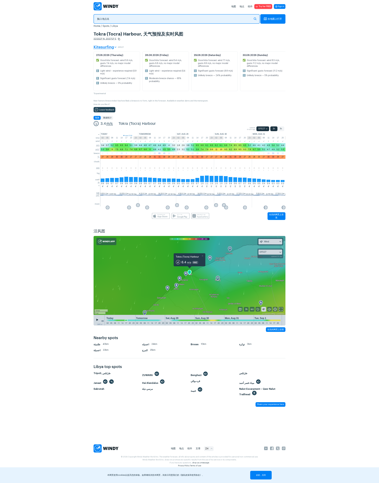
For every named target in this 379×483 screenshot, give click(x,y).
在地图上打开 (275, 19)
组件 (250, 6)
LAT (97, 195)
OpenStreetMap (270, 313)
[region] (189, 275)
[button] (119, 39)
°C (98, 157)
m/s (109, 123)
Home (97, 26)
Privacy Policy (184, 466)
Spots (105, 26)
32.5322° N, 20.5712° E (105, 39)
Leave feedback (106, 110)
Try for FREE (265, 6)
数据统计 (107, 118)
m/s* (97, 149)
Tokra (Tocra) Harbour (137, 123)
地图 (233, 6)
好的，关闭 (261, 475)
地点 (242, 6)
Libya (114, 26)
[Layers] (240, 309)
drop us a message (200, 463)
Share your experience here (270, 404)
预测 (97, 118)
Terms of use (195, 466)
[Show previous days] (102, 321)
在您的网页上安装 (276, 216)
